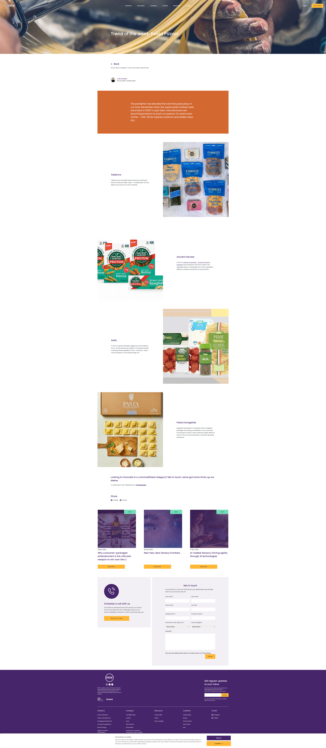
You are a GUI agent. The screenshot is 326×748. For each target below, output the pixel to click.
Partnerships (129, 727)
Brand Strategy (101, 727)
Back (116, 63)
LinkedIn (115, 500)
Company (153, 6)
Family (188, 6)
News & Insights (159, 721)
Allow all (218, 738)
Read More (111, 567)
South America (187, 721)
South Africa (186, 724)
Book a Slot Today (117, 618)
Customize (218, 743)
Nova (127, 721)
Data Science (130, 724)
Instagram (217, 715)
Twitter (124, 500)
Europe (185, 718)
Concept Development (104, 724)
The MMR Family (130, 715)
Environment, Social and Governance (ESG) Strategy (134, 731)
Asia (184, 727)
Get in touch (317, 6)
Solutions (128, 6)
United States (187, 715)
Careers (128, 718)
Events (156, 718)
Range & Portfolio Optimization (102, 731)
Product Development (104, 718)
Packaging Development (104, 721)
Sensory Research (102, 715)
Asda (132, 346)
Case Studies (158, 715)
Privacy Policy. (206, 653)
